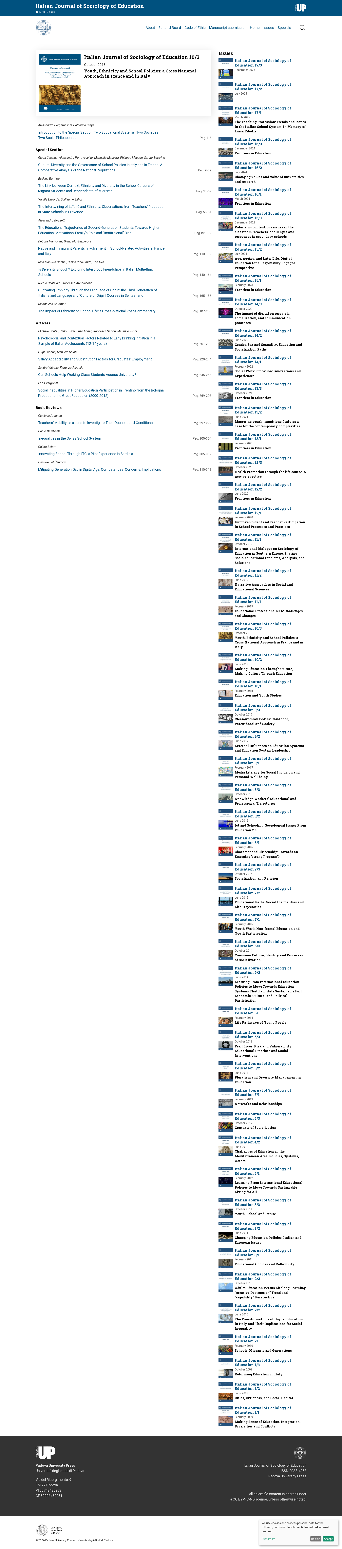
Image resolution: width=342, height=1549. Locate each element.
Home (255, 28)
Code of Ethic (195, 28)
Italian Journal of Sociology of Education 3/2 (263, 1226)
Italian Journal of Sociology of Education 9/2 (263, 734)
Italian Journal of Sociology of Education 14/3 (263, 302)
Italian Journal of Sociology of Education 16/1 (263, 192)
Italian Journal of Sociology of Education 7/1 (263, 917)
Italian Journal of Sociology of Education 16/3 (263, 141)
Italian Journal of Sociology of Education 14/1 (263, 359)
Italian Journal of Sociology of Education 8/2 (263, 813)
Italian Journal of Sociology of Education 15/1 (263, 278)
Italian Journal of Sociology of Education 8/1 (263, 840)
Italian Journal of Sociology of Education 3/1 (263, 1252)
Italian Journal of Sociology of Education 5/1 (263, 1092)
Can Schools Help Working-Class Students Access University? (87, 375)
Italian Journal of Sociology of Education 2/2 (263, 1307)
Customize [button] (268, 1539)
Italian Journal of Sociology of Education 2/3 (263, 1276)
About (150, 28)
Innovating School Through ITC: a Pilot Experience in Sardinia (85, 454)
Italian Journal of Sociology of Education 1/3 (263, 1362)
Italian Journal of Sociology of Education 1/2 (263, 1386)
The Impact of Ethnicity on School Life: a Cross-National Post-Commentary (97, 311)
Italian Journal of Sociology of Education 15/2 (263, 247)
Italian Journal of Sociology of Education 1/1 (263, 1410)
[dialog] (298, 1532)
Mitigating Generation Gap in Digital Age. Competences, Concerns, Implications (99, 469)
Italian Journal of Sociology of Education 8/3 (263, 787)
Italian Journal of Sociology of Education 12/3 (263, 460)
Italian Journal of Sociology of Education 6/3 (263, 943)
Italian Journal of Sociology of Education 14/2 (263, 333)
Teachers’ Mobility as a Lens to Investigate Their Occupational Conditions (95, 423)
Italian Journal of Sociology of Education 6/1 (263, 1011)
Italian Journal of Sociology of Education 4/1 (263, 1171)
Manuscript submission (227, 28)
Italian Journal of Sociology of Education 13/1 (263, 436)
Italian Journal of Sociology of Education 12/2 (263, 486)
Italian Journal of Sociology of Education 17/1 (263, 110)
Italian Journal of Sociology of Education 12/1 (263, 510)
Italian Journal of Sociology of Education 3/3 (263, 1202)
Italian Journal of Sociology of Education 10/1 (263, 684)
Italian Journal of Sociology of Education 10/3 (263, 626)
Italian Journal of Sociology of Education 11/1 (263, 599)
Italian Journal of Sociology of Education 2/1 (263, 1339)
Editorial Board (170, 28)
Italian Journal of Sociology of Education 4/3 (263, 1116)
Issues (268, 28)
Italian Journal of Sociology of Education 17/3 (263, 62)
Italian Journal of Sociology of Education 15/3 (263, 215)
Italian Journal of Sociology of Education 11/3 (263, 537)
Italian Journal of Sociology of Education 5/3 (263, 1034)
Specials (284, 28)
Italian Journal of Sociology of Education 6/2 (263, 970)
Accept (328, 1538)
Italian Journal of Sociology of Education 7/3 (263, 866)
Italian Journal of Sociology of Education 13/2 (263, 410)
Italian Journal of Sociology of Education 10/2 (263, 657)
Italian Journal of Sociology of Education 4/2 (263, 1140)
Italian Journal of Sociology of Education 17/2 (263, 86)
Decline (315, 1538)
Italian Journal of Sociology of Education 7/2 (263, 890)
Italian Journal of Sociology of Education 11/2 (263, 573)
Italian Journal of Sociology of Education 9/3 (263, 707)
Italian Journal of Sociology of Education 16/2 (263, 165)
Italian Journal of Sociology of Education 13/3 (263, 386)
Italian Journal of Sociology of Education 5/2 (263, 1065)
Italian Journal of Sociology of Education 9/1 (263, 760)
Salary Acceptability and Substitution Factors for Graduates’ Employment (95, 359)
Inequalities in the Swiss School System (69, 438)
